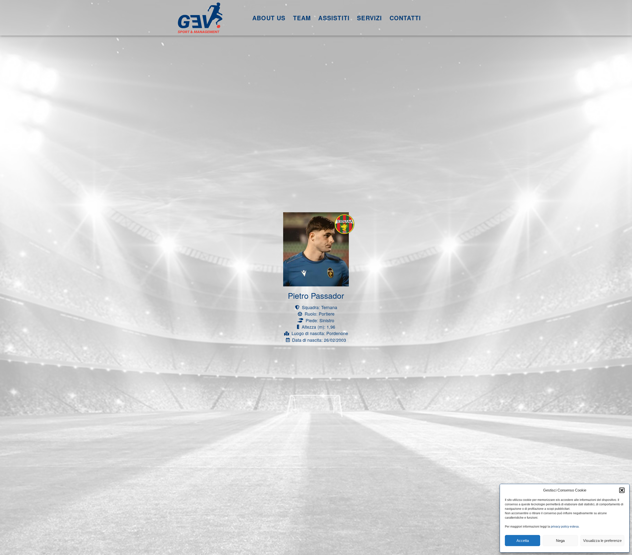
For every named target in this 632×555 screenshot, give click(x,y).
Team (302, 18)
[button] (621, 490)
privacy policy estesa (565, 526)
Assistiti (334, 18)
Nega (560, 540)
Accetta (522, 540)
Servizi (369, 18)
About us (269, 18)
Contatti (405, 18)
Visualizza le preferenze (602, 540)
